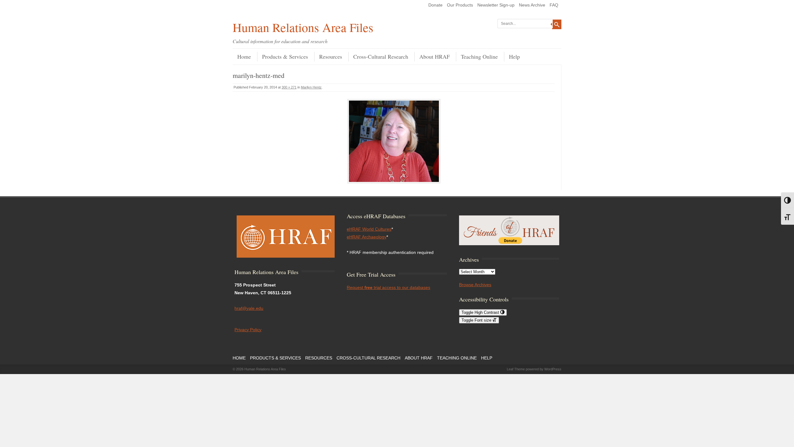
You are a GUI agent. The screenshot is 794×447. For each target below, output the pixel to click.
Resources (330, 56)
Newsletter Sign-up (496, 4)
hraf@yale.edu (248, 308)
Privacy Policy (247, 329)
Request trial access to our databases (388, 287)
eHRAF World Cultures (369, 229)
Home (244, 56)
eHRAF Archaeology (366, 236)
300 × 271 (289, 87)
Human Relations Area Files (303, 27)
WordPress (552, 369)
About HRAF (434, 56)
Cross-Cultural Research (380, 56)
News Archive (532, 4)
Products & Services (285, 56)
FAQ (554, 4)
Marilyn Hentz (311, 87)
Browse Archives (475, 284)
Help (514, 56)
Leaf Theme (516, 369)
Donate (435, 4)
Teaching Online (479, 56)
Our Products (460, 4)
